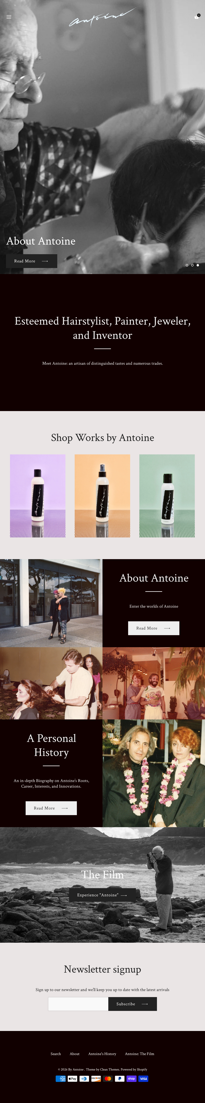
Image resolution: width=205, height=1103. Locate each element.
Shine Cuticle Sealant (167, 494)
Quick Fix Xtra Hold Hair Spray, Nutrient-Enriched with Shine (102, 489)
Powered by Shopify (134, 1069)
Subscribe (126, 1004)
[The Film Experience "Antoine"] (102, 830)
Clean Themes (109, 1069)
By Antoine (76, 1069)
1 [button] (187, 265)
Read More (147, 628)
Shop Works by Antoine (102, 438)
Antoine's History (102, 1053)
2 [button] (192, 265)
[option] (102, 137)
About (74, 1053)
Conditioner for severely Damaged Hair (37, 491)
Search (56, 1053)
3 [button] (198, 265)
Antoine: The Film (139, 1053)
